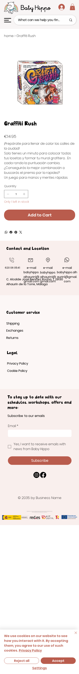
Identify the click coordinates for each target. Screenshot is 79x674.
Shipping (12, 323)
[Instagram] (36, 475)
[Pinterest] (16, 232)
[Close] (73, 635)
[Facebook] (11, 232)
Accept (58, 660)
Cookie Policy (17, 370)
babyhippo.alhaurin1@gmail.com (48, 277)
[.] (58, 7)
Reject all (21, 660)
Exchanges (14, 330)
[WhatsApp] (6, 232)
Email (13, 426)
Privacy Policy (17, 363)
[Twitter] (21, 232)
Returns (12, 337)
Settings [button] (39, 668)
